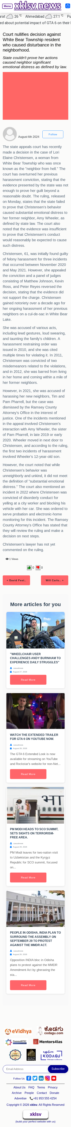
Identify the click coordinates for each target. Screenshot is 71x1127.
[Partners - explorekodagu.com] (51, 1055)
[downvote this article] (38, 567)
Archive (17, 1092)
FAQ (31, 1087)
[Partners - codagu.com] (51, 1030)
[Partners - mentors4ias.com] (48, 1041)
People (29, 1092)
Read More (28, 679)
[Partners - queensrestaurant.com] (16, 1055)
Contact (42, 1092)
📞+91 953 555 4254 (43, 1098)
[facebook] (28, 1078)
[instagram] (47, 1078)
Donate (54, 1092)
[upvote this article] (29, 567)
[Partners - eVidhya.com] (19, 1030)
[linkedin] (41, 1078)
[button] (5, 9)
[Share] (67, 5)
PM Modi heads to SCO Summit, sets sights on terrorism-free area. (34, 833)
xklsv (35, 1114)
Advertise (20, 1098)
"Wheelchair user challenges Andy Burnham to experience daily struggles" (35, 658)
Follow (53, 134)
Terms (41, 1087)
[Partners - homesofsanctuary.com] (32, 1055)
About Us (19, 1087)
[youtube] (53, 1078)
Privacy (53, 1087)
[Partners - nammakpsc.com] (17, 1041)
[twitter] (35, 1078)
